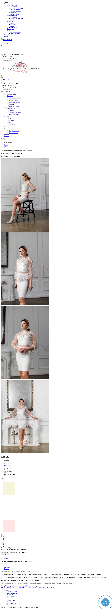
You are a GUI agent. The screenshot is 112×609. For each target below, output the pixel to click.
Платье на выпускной (16, 18)
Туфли (12, 23)
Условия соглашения (42, 587)
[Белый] (9, 516)
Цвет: (2, 478)
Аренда (9, 30)
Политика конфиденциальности (27, 587)
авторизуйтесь (12, 586)
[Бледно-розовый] (9, 535)
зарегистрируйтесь (24, 586)
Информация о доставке (11, 587)
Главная (6, 145)
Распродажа (10, 29)
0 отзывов (6, 462)
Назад (6, 2)
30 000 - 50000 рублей (16, 8)
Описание (7, 567)
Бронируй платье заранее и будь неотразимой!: (14, 549)
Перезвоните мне (5, 81)
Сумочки (13, 24)
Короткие (13, 12)
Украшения (13, 27)
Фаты (12, 26)
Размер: (3, 536)
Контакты (6, 36)
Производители (11, 603)
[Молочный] (9, 497)
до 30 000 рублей (15, 9)
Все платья (13, 6)
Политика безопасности (14, 604)
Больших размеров (15, 20)
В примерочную (5, 554)
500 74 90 (5, 79)
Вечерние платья (12, 15)
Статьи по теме (11, 600)
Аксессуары (10, 21)
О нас (2, 587)
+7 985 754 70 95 (7, 40)
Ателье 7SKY (7, 35)
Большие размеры (15, 14)
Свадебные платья (12, 5)
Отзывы (6, 569)
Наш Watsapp (4, 558)
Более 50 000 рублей (16, 11)
